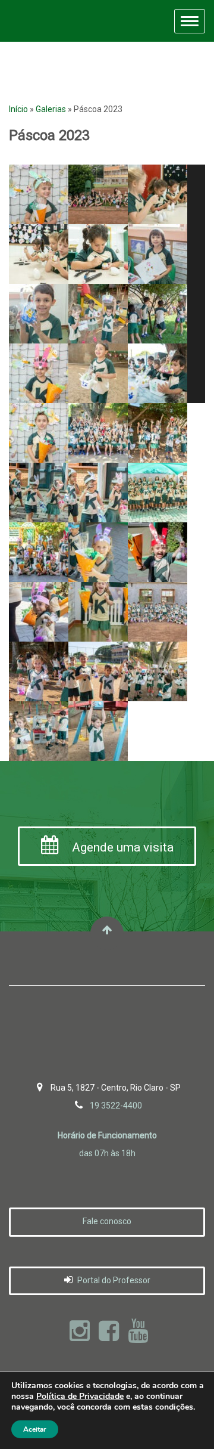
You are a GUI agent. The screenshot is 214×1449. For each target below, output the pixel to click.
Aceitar (34, 1429)
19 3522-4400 (116, 1105)
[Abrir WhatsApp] (184, 1419)
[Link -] (38, 194)
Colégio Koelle (46, 21)
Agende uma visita (121, 847)
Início (18, 109)
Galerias (51, 109)
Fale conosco (107, 1221)
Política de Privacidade (80, 1396)
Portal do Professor (112, 1280)
